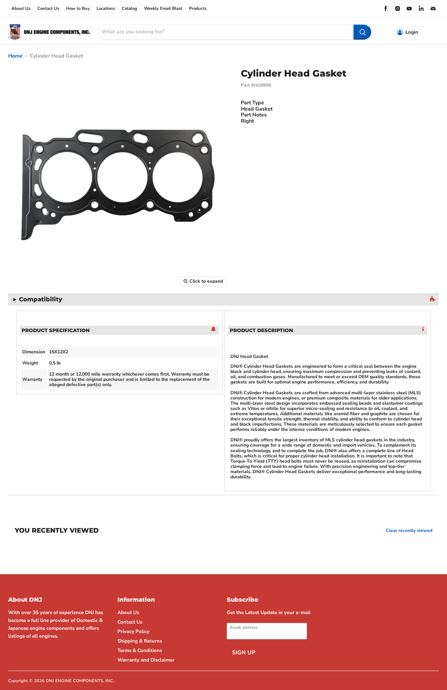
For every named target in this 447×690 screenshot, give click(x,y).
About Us (20, 8)
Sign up (243, 652)
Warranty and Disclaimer (145, 660)
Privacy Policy (133, 631)
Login (411, 32)
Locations (106, 8)
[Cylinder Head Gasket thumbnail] (8, 309)
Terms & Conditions (139, 650)
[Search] (362, 32)
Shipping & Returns (139, 641)
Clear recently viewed (409, 530)
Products (197, 8)
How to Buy (78, 8)
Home (15, 56)
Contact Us (48, 8)
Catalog (129, 8)
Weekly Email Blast (163, 8)
